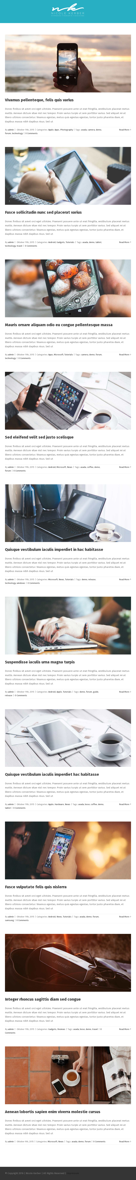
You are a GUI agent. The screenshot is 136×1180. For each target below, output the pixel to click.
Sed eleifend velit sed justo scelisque (39, 437)
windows (21, 583)
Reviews (61, 1029)
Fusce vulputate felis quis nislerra (36, 887)
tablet (98, 242)
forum (8, 133)
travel (19, 246)
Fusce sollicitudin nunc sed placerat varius (43, 212)
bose (87, 804)
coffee (90, 467)
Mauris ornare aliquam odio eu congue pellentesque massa (59, 325)
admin (11, 129)
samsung (9, 920)
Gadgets (61, 242)
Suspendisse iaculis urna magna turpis (40, 662)
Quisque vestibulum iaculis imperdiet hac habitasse (52, 774)
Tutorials (70, 242)
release (92, 579)
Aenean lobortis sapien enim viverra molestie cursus (52, 1111)
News (69, 467)
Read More (124, 129)
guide (95, 692)
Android (52, 242)
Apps (57, 129)
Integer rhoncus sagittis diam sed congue (43, 999)
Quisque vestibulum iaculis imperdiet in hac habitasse (54, 549)
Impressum (73, 1173)
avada (84, 129)
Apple (51, 129)
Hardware (59, 804)
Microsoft (58, 354)
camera (91, 129)
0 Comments (31, 133)
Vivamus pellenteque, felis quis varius (39, 100)
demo (98, 129)
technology (17, 133)
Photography (66, 129)
